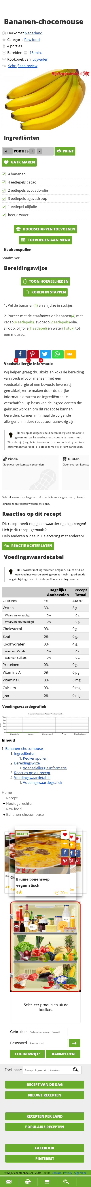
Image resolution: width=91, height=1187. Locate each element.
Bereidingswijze (27, 763)
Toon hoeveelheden (48, 281)
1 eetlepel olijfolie (22, 206)
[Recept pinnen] (77, 861)
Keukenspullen (35, 758)
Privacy (67, 1173)
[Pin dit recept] (33, 354)
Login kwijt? (27, 1054)
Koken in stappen (48, 292)
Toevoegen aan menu (48, 239)
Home (7, 792)
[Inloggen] (74, 1043)
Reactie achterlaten (31, 545)
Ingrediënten (25, 753)
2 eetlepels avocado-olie (28, 190)
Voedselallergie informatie (45, 768)
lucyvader (40, 59)
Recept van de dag (45, 1084)
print (68, 151)
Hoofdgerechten (20, 803)
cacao (19, 322)
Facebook (44, 1148)
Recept (12, 798)
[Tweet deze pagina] (45, 354)
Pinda (13, 459)
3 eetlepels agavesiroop (27, 198)
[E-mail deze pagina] (70, 354)
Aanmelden (63, 1054)
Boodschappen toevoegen (48, 229)
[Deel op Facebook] (77, 853)
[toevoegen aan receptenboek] (77, 846)
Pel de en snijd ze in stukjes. (41, 305)
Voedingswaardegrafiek (42, 782)
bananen (28, 305)
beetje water (18, 214)
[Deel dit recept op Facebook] (21, 354)
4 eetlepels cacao (22, 182)
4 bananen (17, 174)
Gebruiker (18, 1031)
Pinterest (44, 1158)
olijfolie (32, 328)
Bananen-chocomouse (24, 748)
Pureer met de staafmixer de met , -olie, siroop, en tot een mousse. (43, 325)
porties (16, 46)
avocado (53, 322)
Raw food (32, 39)
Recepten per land (45, 1116)
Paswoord (18, 1042)
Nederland (33, 33)
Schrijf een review (22, 65)
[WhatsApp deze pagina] (58, 354)
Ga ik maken (22, 162)
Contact (56, 1173)
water (63, 328)
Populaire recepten (44, 1126)
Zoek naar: (13, 1070)
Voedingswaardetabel (32, 777)
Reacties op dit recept (32, 772)
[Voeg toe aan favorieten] (77, 839)
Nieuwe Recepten (44, 1095)
